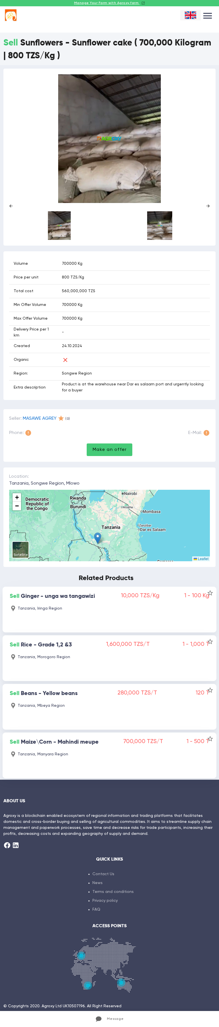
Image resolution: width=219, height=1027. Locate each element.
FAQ (96, 909)
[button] (97, 538)
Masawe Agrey (39, 418)
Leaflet (202, 558)
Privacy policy (105, 901)
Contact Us (103, 874)
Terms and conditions (113, 892)
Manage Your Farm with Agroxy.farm (107, 3)
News (97, 883)
